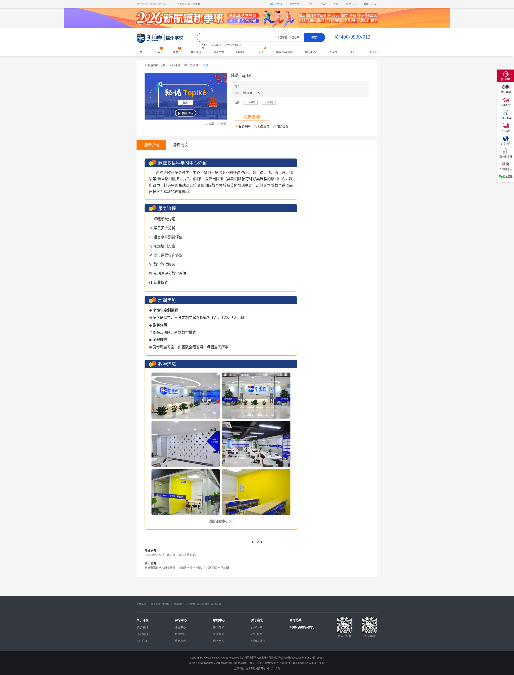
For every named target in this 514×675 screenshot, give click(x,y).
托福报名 (179, 604)
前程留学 (295, 4)
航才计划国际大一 (234, 45)
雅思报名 (167, 604)
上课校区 (268, 102)
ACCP (373, 52)
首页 (139, 52)
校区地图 (256, 633)
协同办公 (218, 627)
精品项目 (180, 640)
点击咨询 (252, 117)
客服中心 (368, 4)
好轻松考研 (276, 4)
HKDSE (241, 52)
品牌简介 (256, 627)
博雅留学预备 (284, 52)
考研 (261, 52)
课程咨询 (180, 145)
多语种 (333, 52)
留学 (157, 52)
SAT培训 (142, 640)
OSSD (353, 52)
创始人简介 (258, 640)
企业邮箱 (218, 633)
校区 (335, 4)
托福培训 (142, 633)
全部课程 (174, 65)
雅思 (175, 52)
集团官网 (155, 604)
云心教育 (190, 604)
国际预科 (310, 52)
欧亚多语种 (191, 65)
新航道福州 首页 (155, 65)
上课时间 (250, 102)
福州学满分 (203, 604)
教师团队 (180, 633)
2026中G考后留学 (211, 45)
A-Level (219, 52)
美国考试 (196, 52)
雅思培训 (142, 627)
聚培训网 (216, 604)
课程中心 (351, 4)
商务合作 (218, 640)
